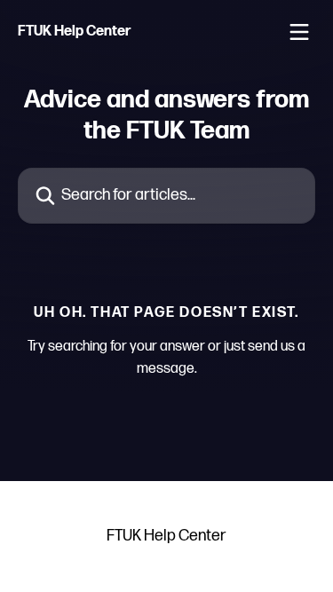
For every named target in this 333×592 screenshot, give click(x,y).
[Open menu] (299, 32)
